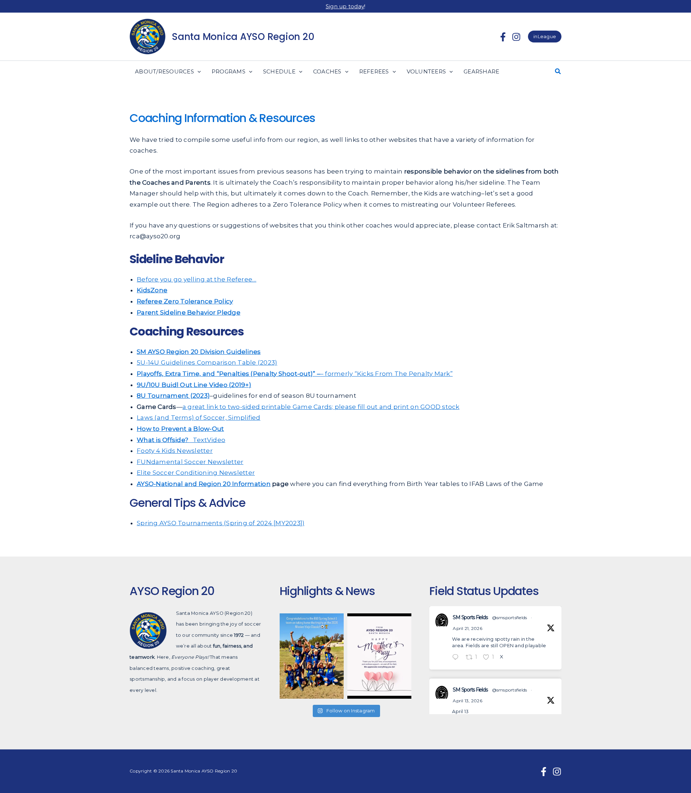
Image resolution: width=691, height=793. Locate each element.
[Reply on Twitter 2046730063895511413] (457, 658)
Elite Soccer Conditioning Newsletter (196, 472)
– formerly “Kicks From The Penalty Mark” (386, 373)
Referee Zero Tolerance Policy (185, 301)
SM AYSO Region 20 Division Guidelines (199, 351)
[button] (544, 36)
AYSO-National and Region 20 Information (204, 483)
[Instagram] (516, 36)
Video (216, 439)
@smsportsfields (509, 617)
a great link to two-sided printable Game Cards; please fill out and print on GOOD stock (321, 406)
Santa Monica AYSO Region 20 (243, 36)
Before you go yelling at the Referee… (196, 279)
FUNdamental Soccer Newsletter (190, 461)
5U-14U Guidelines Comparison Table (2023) (207, 362)
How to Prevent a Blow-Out (180, 428)
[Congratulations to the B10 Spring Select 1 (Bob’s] (312, 656)
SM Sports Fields (470, 617)
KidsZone (152, 290)
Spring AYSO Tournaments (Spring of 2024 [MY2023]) (220, 523)
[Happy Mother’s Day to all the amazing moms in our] (379, 656)
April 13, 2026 (467, 700)
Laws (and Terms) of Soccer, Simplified (199, 417)
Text (172, 439)
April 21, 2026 (467, 628)
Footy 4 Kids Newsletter (175, 450)
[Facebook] (502, 36)
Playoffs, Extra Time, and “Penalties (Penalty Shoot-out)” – (228, 373)
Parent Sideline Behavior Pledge (188, 312)
